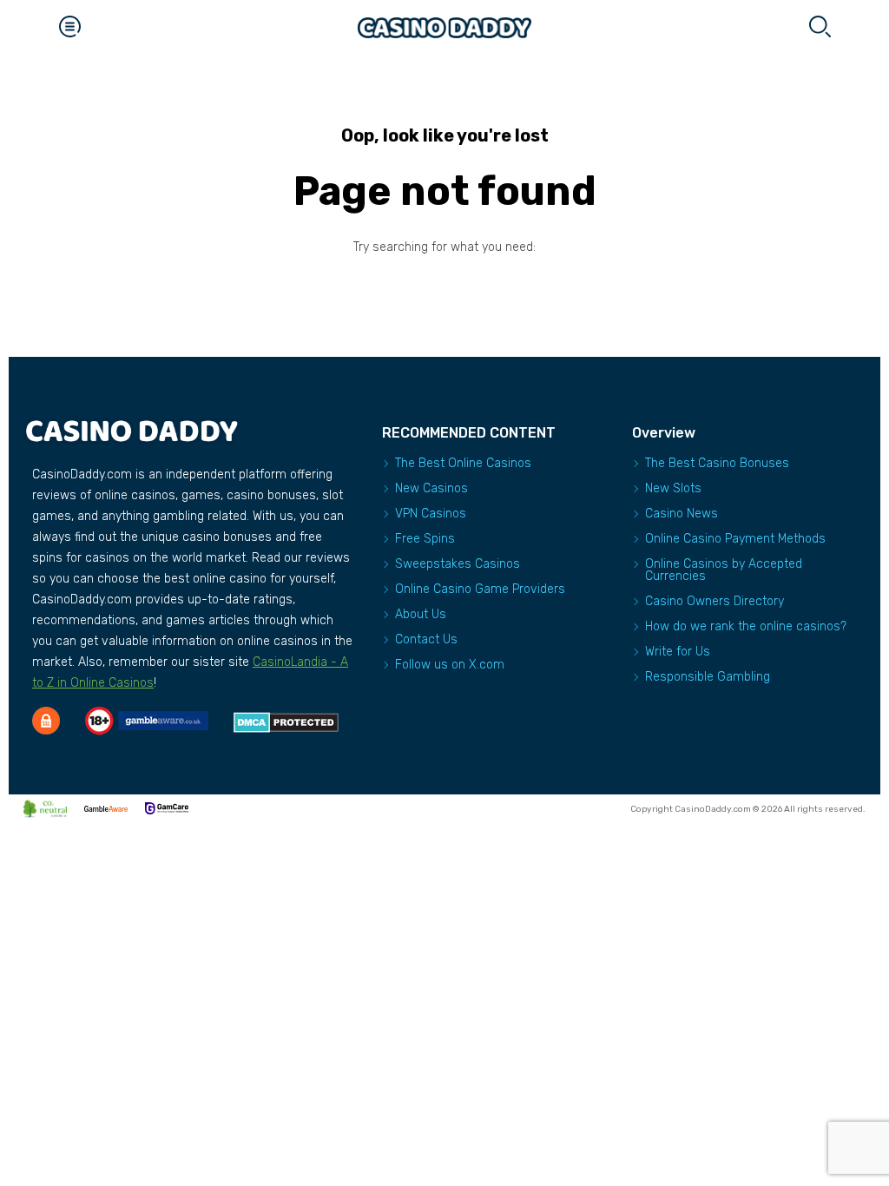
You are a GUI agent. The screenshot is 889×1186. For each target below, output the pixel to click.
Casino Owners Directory (714, 601)
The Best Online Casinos (463, 463)
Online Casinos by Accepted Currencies (723, 570)
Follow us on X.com (449, 664)
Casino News (681, 513)
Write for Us (677, 651)
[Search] (819, 27)
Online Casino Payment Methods (735, 538)
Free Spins (425, 538)
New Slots (673, 488)
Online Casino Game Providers (480, 589)
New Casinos (431, 488)
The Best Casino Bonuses (717, 463)
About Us (420, 614)
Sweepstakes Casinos (457, 564)
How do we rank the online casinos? (745, 626)
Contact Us (426, 639)
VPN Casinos (430, 513)
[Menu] (69, 27)
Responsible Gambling (707, 676)
